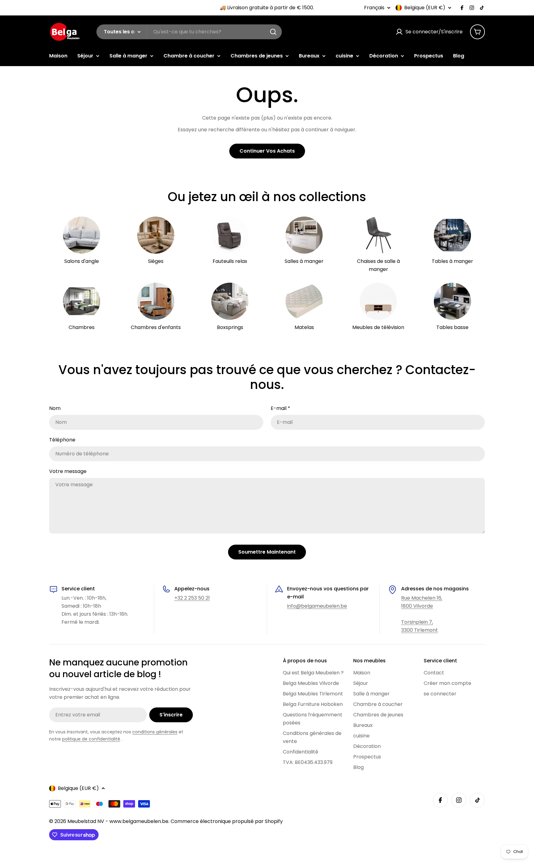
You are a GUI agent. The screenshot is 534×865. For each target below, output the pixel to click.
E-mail (280, 408)
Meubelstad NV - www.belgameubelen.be (117, 821)
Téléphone (62, 439)
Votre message (68, 471)
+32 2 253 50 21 (192, 597)
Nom (55, 408)
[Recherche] (273, 32)
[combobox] (189, 31)
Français (374, 7)
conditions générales (154, 732)
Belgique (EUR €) (424, 8)
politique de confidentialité (91, 739)
